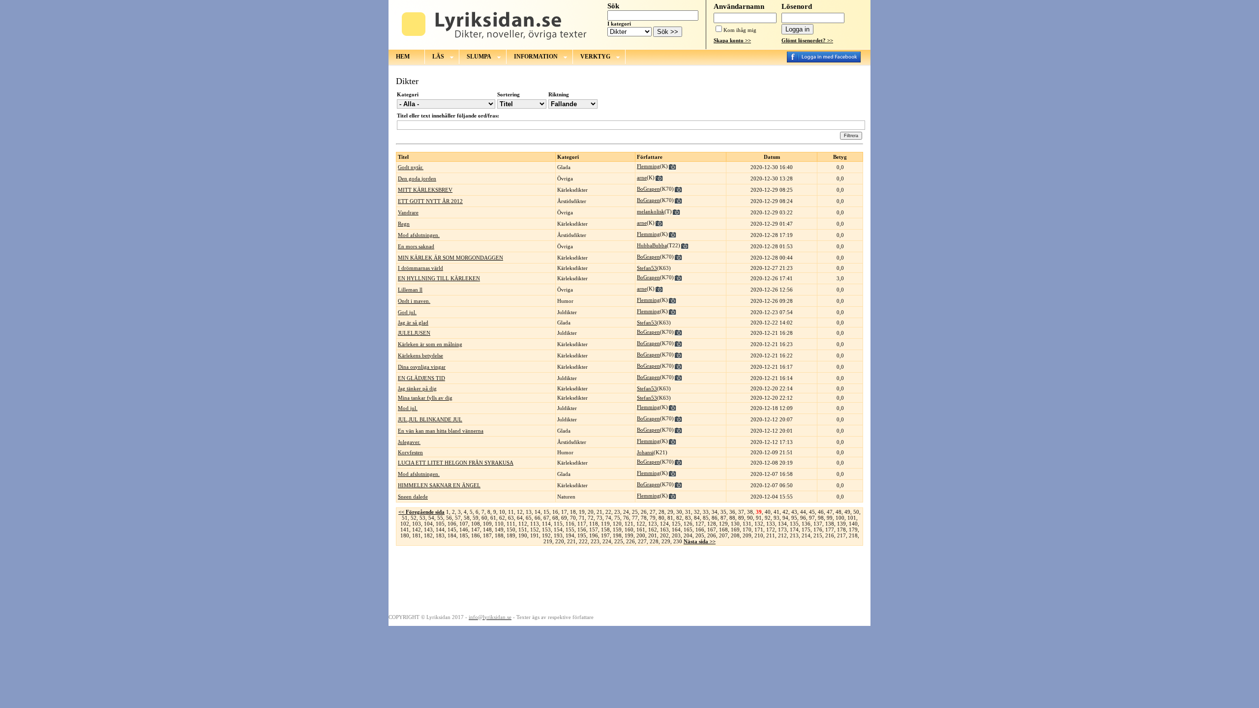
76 (626, 518)
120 (617, 524)
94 (785, 518)
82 (679, 518)
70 (573, 518)
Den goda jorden (417, 178)
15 (546, 512)
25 (635, 512)
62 (502, 518)
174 (794, 529)
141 (404, 529)
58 (467, 518)
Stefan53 (647, 268)
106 (452, 524)
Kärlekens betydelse (420, 355)
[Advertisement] (629, 579)
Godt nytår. (410, 167)
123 (652, 524)
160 (629, 529)
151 (522, 529)
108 (475, 524)
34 (715, 512)
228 (654, 541)
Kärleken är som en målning (430, 344)
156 (581, 529)
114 (546, 524)
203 (676, 535)
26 (644, 512)
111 (511, 524)
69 (564, 518)
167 (711, 529)
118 (593, 524)
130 (735, 524)
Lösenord (796, 6)
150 (511, 529)
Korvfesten (410, 452)
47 (830, 512)
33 (706, 512)
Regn (404, 224)
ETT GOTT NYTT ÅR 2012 (430, 201)
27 (653, 512)
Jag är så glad (413, 322)
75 (617, 518)
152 (534, 529)
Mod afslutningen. (419, 235)
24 (626, 512)
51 (405, 518)
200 (640, 535)
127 (699, 524)
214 (806, 535)
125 (676, 524)
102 (404, 524)
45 (812, 512)
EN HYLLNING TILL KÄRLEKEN (439, 278)
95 (794, 518)
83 (688, 518)
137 (817, 524)
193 (558, 535)
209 (747, 535)
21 (599, 512)
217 (841, 535)
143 (428, 529)
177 (829, 529)
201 (652, 535)
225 (618, 541)
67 (546, 518)
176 (817, 529)
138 (829, 524)
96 (803, 518)
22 (608, 512)
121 (629, 524)
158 (605, 529)
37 (741, 512)
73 (599, 518)
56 (449, 518)
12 (520, 512)
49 (847, 512)
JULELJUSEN (414, 333)
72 (591, 518)
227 (642, 541)
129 (723, 524)
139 (841, 524)
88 (732, 518)
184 (452, 535)
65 (529, 518)
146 (463, 529)
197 (605, 535)
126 (688, 524)
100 (840, 518)
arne (642, 177)
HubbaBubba (652, 245)
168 (723, 529)
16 (555, 512)
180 (404, 535)
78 (644, 518)
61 (493, 518)
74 (608, 518)
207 (723, 535)
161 (640, 529)
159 (617, 529)
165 (688, 529)
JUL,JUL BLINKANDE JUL (430, 419)
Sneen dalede (413, 497)
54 (431, 518)
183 (440, 535)
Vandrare (408, 212)
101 (851, 518)
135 (794, 524)
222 (583, 541)
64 (520, 518)
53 (422, 518)
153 (546, 529)
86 (715, 518)
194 (570, 535)
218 (853, 535)
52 (414, 518)
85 (706, 518)
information (536, 56)
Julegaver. (409, 442)
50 (856, 512)
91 (759, 518)
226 (630, 541)
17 (564, 512)
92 (768, 518)
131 (747, 524)
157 (593, 529)
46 (821, 512)
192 (546, 535)
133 (770, 524)
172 (770, 529)
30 (679, 512)
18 (573, 512)
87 (723, 518)
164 (676, 529)
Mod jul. (408, 408)
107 (463, 524)
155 (570, 529)
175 (806, 529)
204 (688, 535)
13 (529, 512)
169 (735, 529)
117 (581, 524)
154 (558, 529)
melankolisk (650, 211)
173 (782, 529)
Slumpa (479, 56)
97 (812, 518)
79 (653, 518)
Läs (438, 56)
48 (838, 512)
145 (452, 529)
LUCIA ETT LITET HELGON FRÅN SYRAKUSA (455, 463)
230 (677, 541)
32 (697, 512)
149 (499, 529)
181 (416, 535)
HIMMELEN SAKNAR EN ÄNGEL (439, 485)
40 (768, 512)
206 (711, 535)
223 (595, 541)
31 (688, 512)
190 (522, 535)
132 (758, 524)
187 (487, 535)
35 (723, 512)
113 (534, 524)
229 (665, 541)
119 (605, 524)
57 (458, 518)
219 (547, 541)
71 (582, 518)
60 (484, 518)
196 (593, 535)
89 (741, 518)
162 (652, 529)
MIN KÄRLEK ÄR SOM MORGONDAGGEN (450, 258)
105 (440, 524)
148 (487, 529)
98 (821, 518)
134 (782, 524)
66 (537, 518)
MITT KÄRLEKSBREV (425, 190)
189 (511, 535)
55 (440, 518)
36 (732, 512)
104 (428, 524)
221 (571, 541)
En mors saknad (416, 246)
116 (570, 524)
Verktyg (595, 56)
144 (440, 529)
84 (697, 518)
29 (670, 512)
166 (699, 529)
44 (803, 512)
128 (711, 524)
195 (581, 535)
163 (664, 529)
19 (582, 512)
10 (502, 512)
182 (428, 535)
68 (555, 518)
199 (629, 535)
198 (617, 535)
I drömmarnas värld (420, 268)
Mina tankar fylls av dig (425, 398)
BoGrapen (648, 189)
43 (794, 512)
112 (522, 524)
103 (416, 524)
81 (670, 518)
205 (699, 535)
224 (606, 541)
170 (747, 529)
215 (817, 535)
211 (770, 535)
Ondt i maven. (414, 301)
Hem (403, 56)
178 (841, 529)
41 (776, 512)
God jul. (407, 312)
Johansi (645, 452)
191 (534, 535)
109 (487, 524)
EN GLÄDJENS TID (421, 378)
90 (750, 518)
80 (661, 518)
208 (735, 535)
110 (499, 524)
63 (511, 518)
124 (664, 524)
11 (511, 512)
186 (475, 535)
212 (782, 535)
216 (829, 535)
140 (853, 524)
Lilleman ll (410, 290)
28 (661, 512)
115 (558, 524)
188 (499, 535)
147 (475, 529)
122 (640, 524)
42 (785, 512)
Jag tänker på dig (417, 388)
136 (806, 524)
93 (776, 518)
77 (635, 518)
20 (591, 512)
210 (758, 535)
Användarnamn (739, 6)
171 (758, 529)
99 (830, 518)
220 (559, 541)
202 (664, 535)
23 (617, 512)
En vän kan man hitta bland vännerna (440, 431)
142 (416, 529)
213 (794, 535)
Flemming (648, 166)
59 (476, 518)
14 (537, 512)
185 (463, 535)
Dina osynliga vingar (422, 367)
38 (750, 512)
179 (853, 529)
